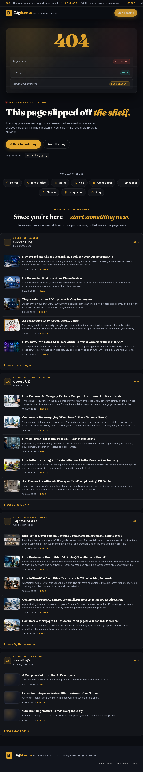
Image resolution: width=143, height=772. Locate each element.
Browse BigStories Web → (19, 644)
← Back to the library (23, 144)
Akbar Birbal (104, 182)
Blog (98, 192)
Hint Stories (38, 182)
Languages (75, 192)
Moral (62, 182)
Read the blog (56, 144)
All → (136, 242)
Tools (134, 763)
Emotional (131, 182)
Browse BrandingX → (16, 730)
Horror (14, 182)
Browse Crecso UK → (16, 504)
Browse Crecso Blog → (17, 365)
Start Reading (126, 12)
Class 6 (51, 192)
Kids (81, 182)
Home (101, 763)
